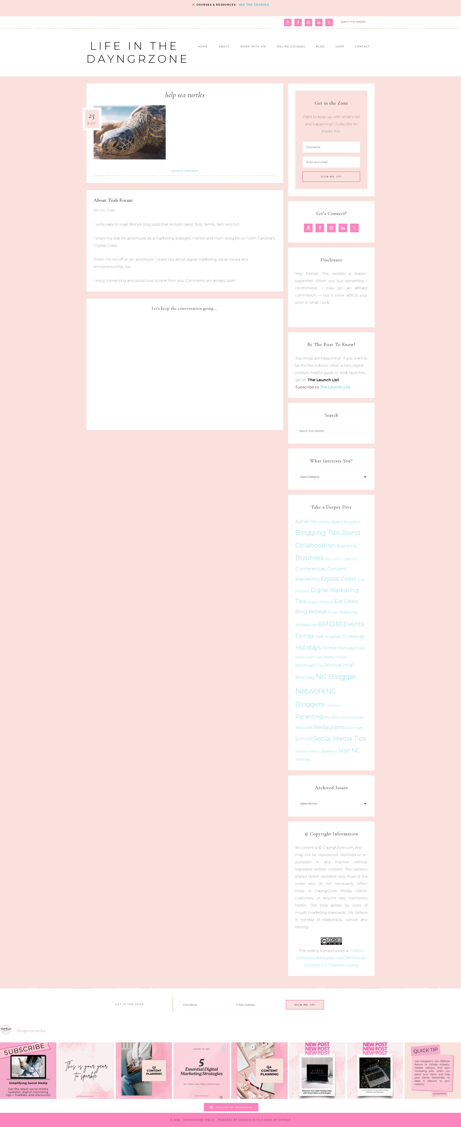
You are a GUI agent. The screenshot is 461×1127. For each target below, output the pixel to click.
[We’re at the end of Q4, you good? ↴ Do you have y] (259, 1070)
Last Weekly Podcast (331, 657)
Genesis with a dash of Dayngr (264, 1120)
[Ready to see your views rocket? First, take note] (433, 1070)
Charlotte (351, 559)
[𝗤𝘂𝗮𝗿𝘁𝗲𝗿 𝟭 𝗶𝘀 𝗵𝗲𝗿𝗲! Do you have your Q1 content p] (144, 1070)
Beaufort (352, 522)
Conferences (310, 569)
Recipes (304, 727)
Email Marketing (342, 612)
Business (309, 558)
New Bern (333, 705)
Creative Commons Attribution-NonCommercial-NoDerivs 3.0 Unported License (331, 957)
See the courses (254, 4)
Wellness (302, 759)
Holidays (308, 647)
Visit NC (349, 750)
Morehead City (309, 665)
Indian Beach (305, 657)
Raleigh (357, 717)
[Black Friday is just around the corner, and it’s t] (375, 1070)
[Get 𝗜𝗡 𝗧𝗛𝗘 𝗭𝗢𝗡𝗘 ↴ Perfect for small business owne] (28, 1070)
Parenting (309, 716)
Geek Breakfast (328, 637)
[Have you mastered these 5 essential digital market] (201, 1070)
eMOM (330, 623)
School (303, 739)
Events (353, 624)
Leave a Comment (185, 170)
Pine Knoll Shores (337, 717)
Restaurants (329, 727)
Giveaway (353, 636)
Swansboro (329, 751)
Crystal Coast (339, 578)
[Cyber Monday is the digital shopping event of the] (317, 1070)
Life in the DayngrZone (137, 52)
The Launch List (335, 387)
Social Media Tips (340, 738)
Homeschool (351, 647)
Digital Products (321, 602)
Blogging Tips (318, 532)
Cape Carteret (334, 559)
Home (329, 648)
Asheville (305, 521)
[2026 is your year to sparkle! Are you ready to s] (86, 1070)
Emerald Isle (306, 625)
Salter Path (354, 728)
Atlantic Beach (330, 522)
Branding (347, 545)
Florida (304, 636)
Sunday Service (307, 751)
